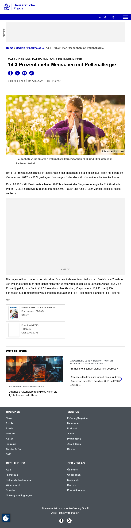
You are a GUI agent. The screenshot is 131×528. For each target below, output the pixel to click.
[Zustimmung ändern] (6, 518)
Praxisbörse (74, 438)
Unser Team (74, 474)
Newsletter (73, 423)
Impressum (12, 474)
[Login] (113, 17)
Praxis (9, 428)
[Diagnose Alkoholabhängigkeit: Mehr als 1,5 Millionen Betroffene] (34, 379)
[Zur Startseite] (19, 6)
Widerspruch (13, 485)
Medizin (20, 48)
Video (70, 433)
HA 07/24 (56, 80)
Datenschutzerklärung (18, 480)
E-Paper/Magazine (77, 418)
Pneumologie (35, 48)
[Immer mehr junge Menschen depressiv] (96, 379)
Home (9, 48)
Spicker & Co (13, 449)
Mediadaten (74, 480)
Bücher (71, 449)
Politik (9, 423)
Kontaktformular (76, 490)
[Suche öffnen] (105, 17)
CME (9, 454)
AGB (8, 469)
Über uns (72, 469)
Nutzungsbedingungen (19, 495)
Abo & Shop (74, 444)
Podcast (72, 428)
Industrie (11, 444)
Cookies (10, 490)
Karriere (71, 485)
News (9, 418)
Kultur (9, 438)
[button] (121, 379)
